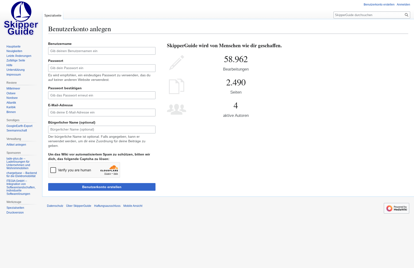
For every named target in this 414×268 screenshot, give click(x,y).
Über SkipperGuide (78, 206)
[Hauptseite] (21, 19)
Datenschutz (55, 206)
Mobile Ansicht (132, 206)
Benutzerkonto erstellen (101, 187)
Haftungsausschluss (107, 206)
